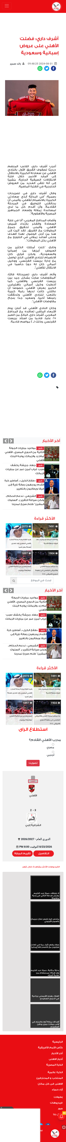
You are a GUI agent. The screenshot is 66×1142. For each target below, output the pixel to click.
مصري (50, 747)
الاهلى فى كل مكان (50, 1083)
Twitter (46, 68)
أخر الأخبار (57, 1053)
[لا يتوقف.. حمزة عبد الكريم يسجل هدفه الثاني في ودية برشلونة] (45, 884)
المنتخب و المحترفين (49, 1078)
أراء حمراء (57, 1089)
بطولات (58, 1097)
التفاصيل (43, 853)
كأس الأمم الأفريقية (50, 1047)
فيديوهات (56, 1102)
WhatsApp (39, 68)
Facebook (53, 68)
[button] (5, 440)
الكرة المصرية (54, 1064)
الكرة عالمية (55, 1072)
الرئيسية (57, 1041)
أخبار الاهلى (56, 1059)
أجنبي (50, 755)
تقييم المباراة (22, 853)
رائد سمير (15, 63)
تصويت (33, 763)
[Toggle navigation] (7, 5)
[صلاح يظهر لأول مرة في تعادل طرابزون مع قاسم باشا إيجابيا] (45, 936)
